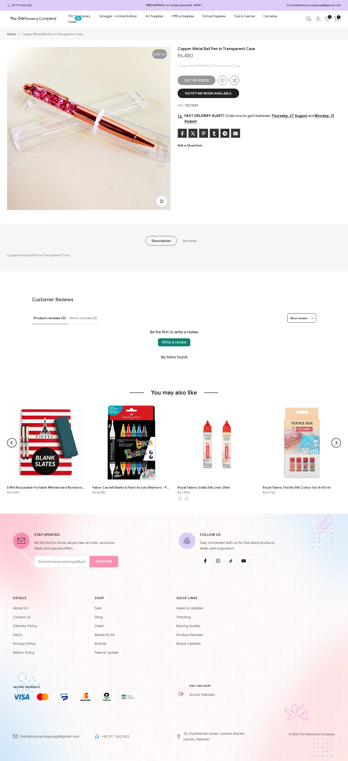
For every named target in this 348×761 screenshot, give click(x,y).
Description (161, 241)
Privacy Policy (24, 643)
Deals (74, 21)
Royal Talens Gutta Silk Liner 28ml (204, 487)
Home (11, 34)
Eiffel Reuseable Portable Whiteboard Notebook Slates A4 (46, 487)
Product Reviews (189, 634)
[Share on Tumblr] (214, 133)
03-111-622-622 (22, 5)
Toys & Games (244, 16)
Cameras (270, 16)
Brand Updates (188, 643)
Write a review (174, 342)
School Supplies (214, 16)
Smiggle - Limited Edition (118, 16)
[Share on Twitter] (193, 133)
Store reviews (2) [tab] (83, 318)
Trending (183, 617)
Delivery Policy (25, 625)
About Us (20, 608)
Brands (100, 643)
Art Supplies (154, 16)
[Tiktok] (231, 561)
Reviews (189, 241)
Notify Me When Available (208, 93)
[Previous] (12, 442)
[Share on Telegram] (225, 133)
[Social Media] (205, 561)
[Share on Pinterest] (203, 133)
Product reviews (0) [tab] (50, 318)
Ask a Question (190, 145)
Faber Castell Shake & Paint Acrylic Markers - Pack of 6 (131, 487)
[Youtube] (243, 561)
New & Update (106, 652)
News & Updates (189, 608)
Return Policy (24, 652)
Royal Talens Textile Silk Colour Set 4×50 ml (296, 487)
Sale (98, 608)
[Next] (336, 442)
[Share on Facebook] (182, 133)
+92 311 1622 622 (115, 736)
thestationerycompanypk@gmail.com (316, 5)
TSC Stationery (79, 16)
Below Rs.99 (105, 634)
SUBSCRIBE (103, 561)
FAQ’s (17, 634)
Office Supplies (182, 16)
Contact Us (22, 617)
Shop (99, 617)
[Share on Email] (235, 133)
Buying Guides (188, 625)
